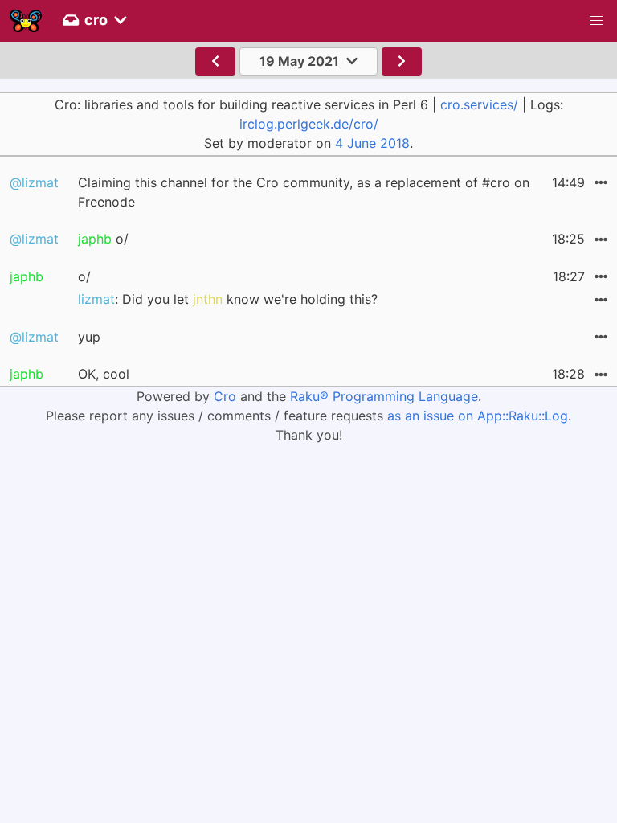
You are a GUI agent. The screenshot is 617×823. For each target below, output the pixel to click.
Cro (225, 396)
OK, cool (103, 374)
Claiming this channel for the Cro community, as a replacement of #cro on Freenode (303, 192)
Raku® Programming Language (384, 396)
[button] (596, 21)
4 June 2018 (372, 143)
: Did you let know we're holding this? (228, 299)
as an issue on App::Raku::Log (477, 415)
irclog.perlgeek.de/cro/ (308, 124)
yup (89, 337)
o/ (103, 239)
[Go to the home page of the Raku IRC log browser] (25, 21)
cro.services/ (479, 104)
